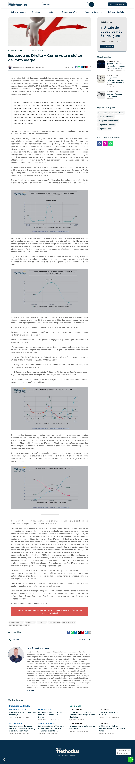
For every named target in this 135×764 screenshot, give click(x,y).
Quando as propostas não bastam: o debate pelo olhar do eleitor (116, 66)
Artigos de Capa (113, 61)
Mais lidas (40, 50)
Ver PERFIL (31, 691)
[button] (76, 67)
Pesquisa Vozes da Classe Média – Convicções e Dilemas (50, 714)
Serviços (36, 12)
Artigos (52, 12)
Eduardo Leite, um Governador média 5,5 (22, 713)
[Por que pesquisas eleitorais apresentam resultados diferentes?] (101, 79)
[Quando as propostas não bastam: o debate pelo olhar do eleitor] (101, 64)
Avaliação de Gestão (17, 710)
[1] (50, 360)
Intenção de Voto (45, 710)
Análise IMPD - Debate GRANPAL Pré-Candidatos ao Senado (112, 728)
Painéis (101, 117)
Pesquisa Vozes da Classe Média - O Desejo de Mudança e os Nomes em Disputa (22, 728)
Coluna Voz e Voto (70, 12)
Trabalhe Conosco (93, 12)
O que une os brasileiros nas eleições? (82, 727)
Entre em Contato (116, 12)
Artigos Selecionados (106, 125)
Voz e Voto (102, 113)
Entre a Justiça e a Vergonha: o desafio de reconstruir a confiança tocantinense (51, 728)
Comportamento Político (21, 50)
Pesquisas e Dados (116, 113)
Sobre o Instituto (18, 12)
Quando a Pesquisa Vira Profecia (114, 95)
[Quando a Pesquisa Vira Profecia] (101, 95)
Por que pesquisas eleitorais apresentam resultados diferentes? (116, 80)
